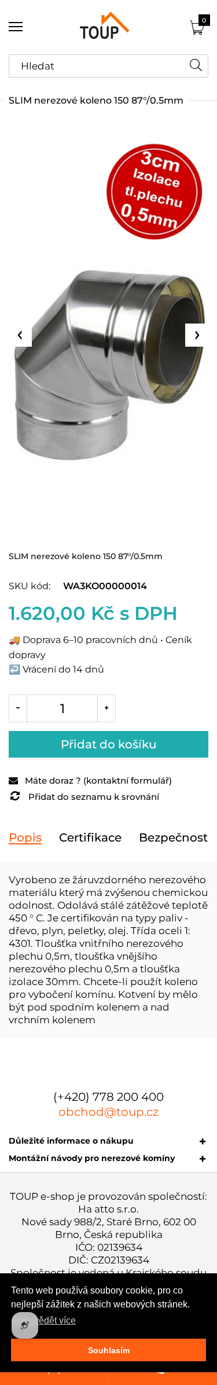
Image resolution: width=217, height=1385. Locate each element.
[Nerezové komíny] (108, 27)
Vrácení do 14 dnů (63, 669)
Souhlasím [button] (109, 1350)
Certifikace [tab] (90, 837)
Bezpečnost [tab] (173, 837)
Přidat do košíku (109, 744)
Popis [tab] (25, 837)
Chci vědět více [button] (44, 1320)
